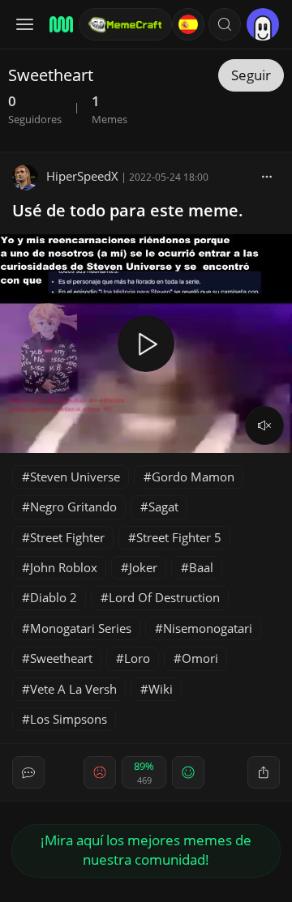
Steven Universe (75, 476)
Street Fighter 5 (178, 537)
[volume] (264, 425)
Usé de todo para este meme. (127, 210)
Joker (143, 567)
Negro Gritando (73, 506)
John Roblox (63, 567)
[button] (224, 24)
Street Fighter (67, 537)
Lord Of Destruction (164, 597)
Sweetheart (61, 658)
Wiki (160, 689)
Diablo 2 (53, 597)
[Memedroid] (59, 24)
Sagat (163, 506)
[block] (267, 176)
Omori (200, 658)
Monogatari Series (80, 628)
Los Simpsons (68, 719)
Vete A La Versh (73, 689)
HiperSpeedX (82, 176)
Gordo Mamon (193, 476)
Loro (137, 658)
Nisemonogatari (207, 628)
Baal (201, 567)
